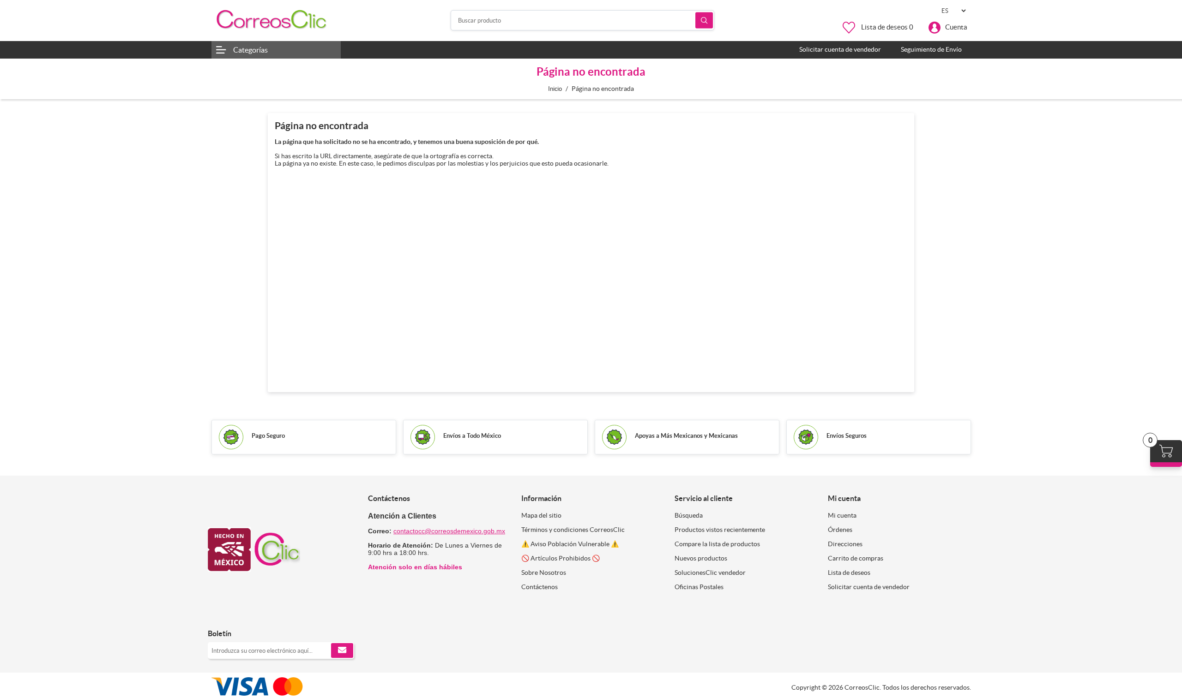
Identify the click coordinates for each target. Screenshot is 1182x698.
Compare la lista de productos (717, 544)
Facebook (218, 614)
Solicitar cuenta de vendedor (869, 587)
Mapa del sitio (541, 515)
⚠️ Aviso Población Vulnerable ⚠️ (570, 544)
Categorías (250, 50)
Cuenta (956, 27)
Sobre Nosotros (543, 572)
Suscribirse (342, 650)
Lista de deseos (849, 572)
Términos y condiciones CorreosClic (573, 529)
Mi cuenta (842, 515)
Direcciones (845, 544)
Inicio (555, 88)
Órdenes (840, 529)
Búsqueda (704, 20)
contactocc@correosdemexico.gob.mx (449, 531)
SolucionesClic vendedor (710, 572)
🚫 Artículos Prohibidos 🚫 (560, 558)
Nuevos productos (701, 558)
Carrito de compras (855, 558)
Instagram (240, 614)
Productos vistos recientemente (720, 529)
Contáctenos (539, 587)
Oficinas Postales (699, 587)
